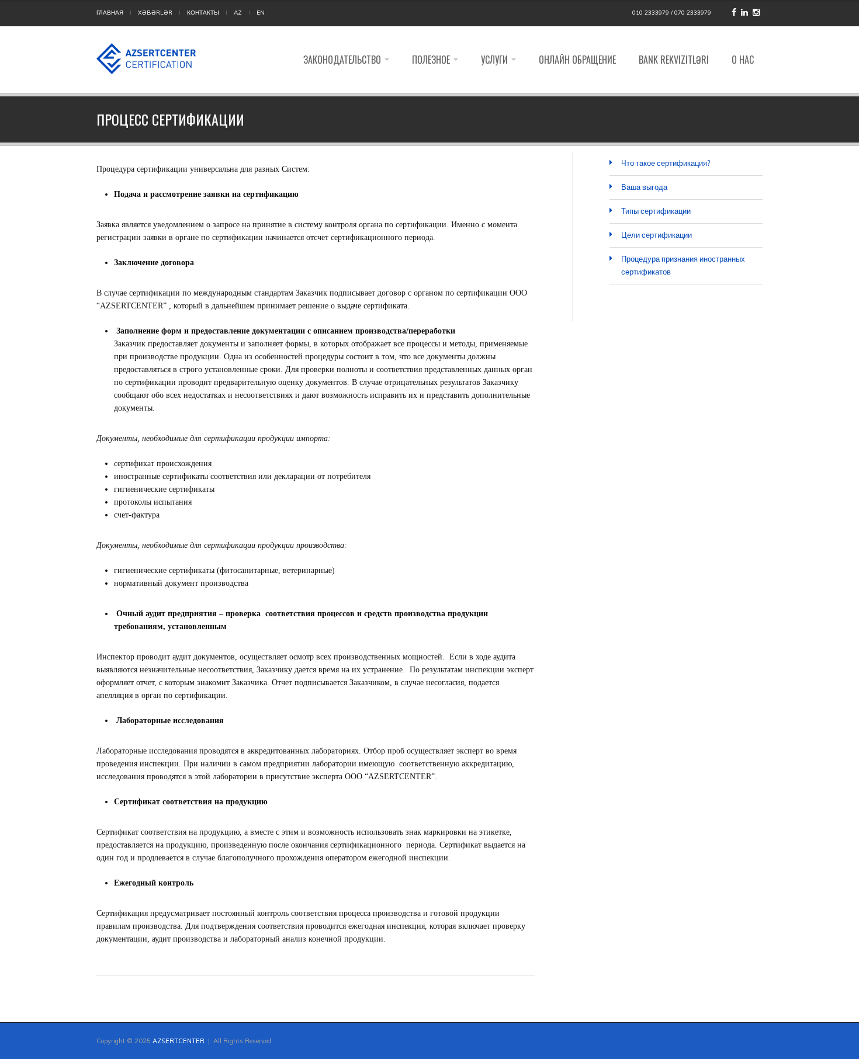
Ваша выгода (644, 187)
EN (261, 12)
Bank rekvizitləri (674, 60)
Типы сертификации (656, 211)
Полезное (432, 60)
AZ (238, 12)
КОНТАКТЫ (203, 12)
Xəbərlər (155, 12)
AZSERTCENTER (179, 1041)
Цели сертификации (656, 234)
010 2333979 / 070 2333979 (671, 12)
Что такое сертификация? (665, 163)
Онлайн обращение (577, 60)
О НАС (743, 60)
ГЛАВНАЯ (109, 12)
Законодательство (343, 60)
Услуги (495, 60)
